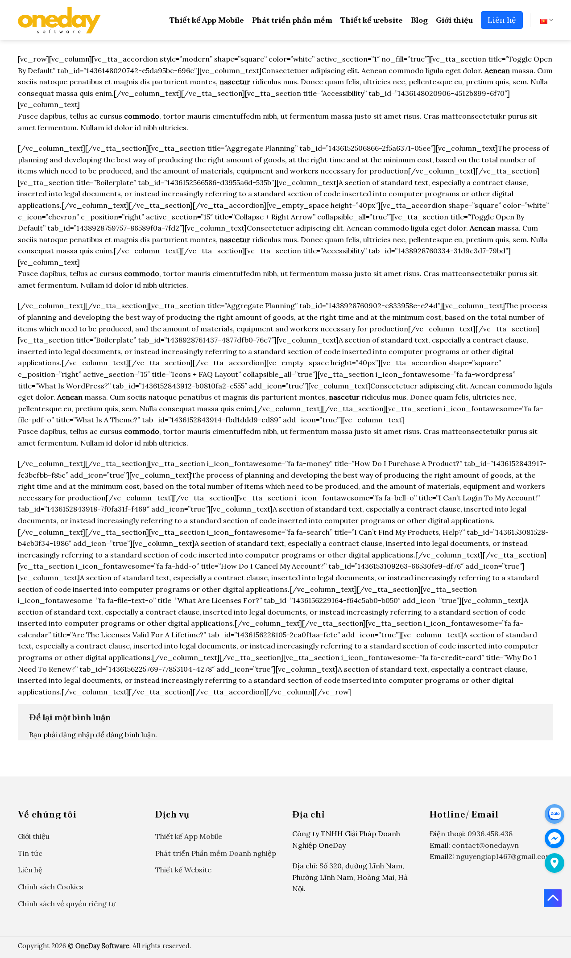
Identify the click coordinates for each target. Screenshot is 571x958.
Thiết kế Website (183, 869)
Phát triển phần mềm (292, 20)
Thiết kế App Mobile (207, 20)
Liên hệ (502, 20)
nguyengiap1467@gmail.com (504, 856)
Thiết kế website (371, 20)
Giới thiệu (454, 20)
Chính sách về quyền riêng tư (67, 903)
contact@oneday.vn (485, 845)
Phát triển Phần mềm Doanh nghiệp (215, 853)
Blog (419, 20)
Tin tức (30, 853)
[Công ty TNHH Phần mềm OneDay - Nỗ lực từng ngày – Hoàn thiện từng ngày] (59, 20)
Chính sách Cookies (50, 886)
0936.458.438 (490, 833)
